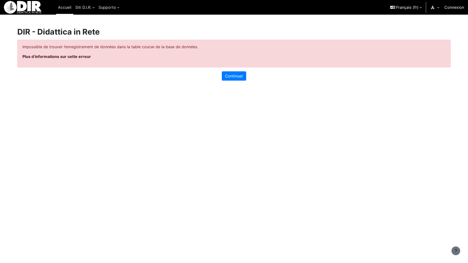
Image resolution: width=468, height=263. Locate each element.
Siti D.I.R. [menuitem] (83, 7)
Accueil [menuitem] (64, 7)
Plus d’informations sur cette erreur (56, 56)
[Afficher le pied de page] (455, 250)
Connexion (454, 7)
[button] (406, 7)
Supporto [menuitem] (107, 7)
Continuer (234, 76)
